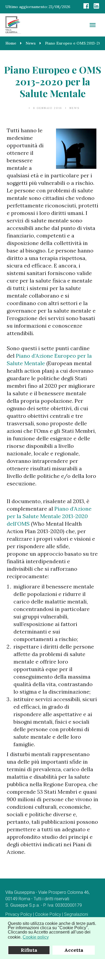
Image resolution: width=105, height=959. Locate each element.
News (74, 108)
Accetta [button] (73, 950)
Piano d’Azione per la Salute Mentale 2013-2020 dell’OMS (49, 516)
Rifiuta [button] (29, 950)
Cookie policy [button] (36, 937)
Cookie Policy (48, 914)
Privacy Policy (18, 914)
